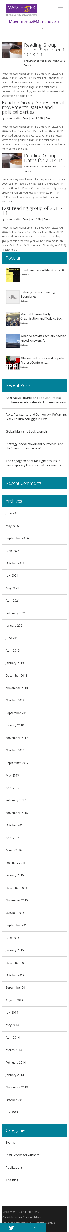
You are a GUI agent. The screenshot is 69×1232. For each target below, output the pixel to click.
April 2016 (13, 838)
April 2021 (13, 600)
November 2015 (17, 900)
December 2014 (16, 963)
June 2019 (12, 638)
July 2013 (12, 1112)
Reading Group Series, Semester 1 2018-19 (44, 49)
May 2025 (12, 526)
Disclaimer (8, 1211)
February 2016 (16, 863)
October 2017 (15, 750)
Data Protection (28, 1211)
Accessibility (32, 1217)
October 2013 (15, 1100)
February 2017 (16, 800)
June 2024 (12, 551)
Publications (14, 1168)
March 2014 (14, 1050)
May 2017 (12, 775)
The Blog (12, 1180)
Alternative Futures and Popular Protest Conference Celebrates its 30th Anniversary (36, 400)
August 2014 (14, 1000)
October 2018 (15, 700)
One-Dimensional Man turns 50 (42, 270)
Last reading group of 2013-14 (32, 210)
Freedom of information (16, 1223)
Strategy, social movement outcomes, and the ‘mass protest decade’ (34, 446)
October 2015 (15, 913)
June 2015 (12, 938)
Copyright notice (12, 1217)
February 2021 (16, 613)
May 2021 (12, 588)
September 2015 (17, 925)
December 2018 (16, 676)
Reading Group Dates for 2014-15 (44, 158)
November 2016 (17, 813)
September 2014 (17, 987)
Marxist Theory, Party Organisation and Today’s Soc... (41, 316)
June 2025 (12, 513)
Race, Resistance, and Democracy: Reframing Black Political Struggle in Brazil (36, 417)
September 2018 (17, 713)
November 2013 (17, 1087)
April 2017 (13, 788)
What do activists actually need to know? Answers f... (43, 338)
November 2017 (17, 738)
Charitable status (45, 1223)
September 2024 (17, 538)
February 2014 (16, 1062)
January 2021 (15, 626)
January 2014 (15, 1075)
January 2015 (15, 950)
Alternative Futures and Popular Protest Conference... (42, 360)
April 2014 (13, 1037)
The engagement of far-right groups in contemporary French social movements (33, 463)
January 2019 (15, 663)
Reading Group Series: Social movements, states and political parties (33, 107)
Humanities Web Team (39, 60)
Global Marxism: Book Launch (26, 431)
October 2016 (15, 825)
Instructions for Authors (22, 1155)
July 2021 (12, 575)
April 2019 (13, 651)
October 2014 (15, 975)
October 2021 (15, 563)
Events (27, 65)
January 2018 (15, 725)
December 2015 (16, 888)
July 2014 (12, 1012)
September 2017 (17, 763)
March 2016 (14, 850)
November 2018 (17, 688)
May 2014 (12, 1025)
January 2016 (15, 875)
